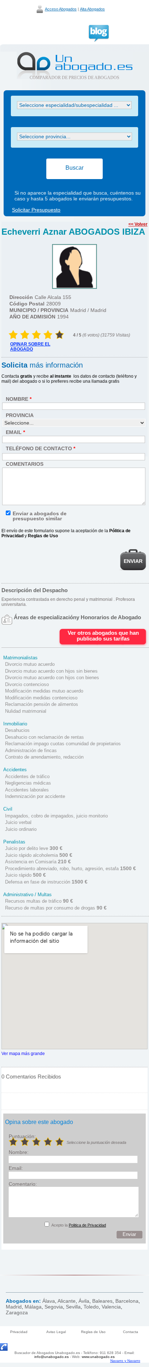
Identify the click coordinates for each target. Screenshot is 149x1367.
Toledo (91, 1307)
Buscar (74, 168)
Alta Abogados (92, 9)
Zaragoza (17, 1312)
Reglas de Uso (93, 1332)
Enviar (129, 1234)
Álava (48, 1301)
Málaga (33, 1307)
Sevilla (73, 1307)
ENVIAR (133, 561)
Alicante (67, 1301)
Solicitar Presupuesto (36, 210)
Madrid (14, 1307)
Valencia (111, 1307)
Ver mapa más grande (23, 1053)
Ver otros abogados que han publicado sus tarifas (103, 636)
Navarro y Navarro (125, 1361)
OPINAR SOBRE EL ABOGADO (30, 347)
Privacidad (18, 1332)
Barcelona (127, 1301)
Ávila (83, 1301)
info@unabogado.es (51, 1357)
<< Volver (138, 224)
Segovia (53, 1307)
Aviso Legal (56, 1332)
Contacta (130, 1332)
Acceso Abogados (61, 9)
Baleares (102, 1301)
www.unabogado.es (98, 1357)
